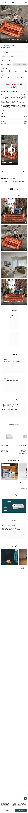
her (14, 806)
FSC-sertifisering (16, 407)
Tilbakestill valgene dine (8, 60)
